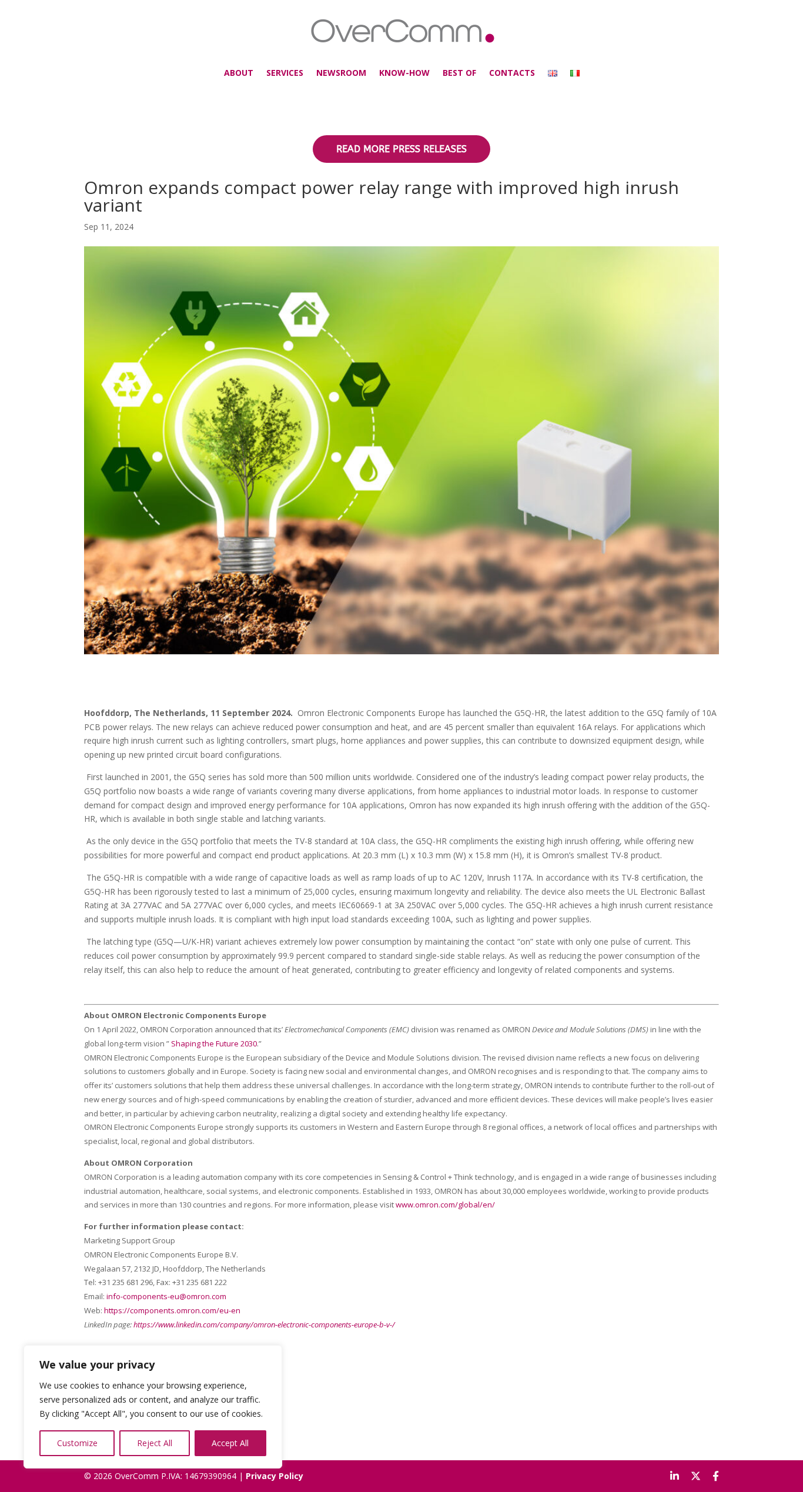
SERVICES (284, 72)
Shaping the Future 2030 (214, 1043)
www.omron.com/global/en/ (445, 1204)
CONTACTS (512, 72)
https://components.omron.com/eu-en (172, 1310)
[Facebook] (715, 1476)
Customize (77, 1442)
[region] (153, 1406)
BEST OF (459, 72)
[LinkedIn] (674, 1476)
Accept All (230, 1442)
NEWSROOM (341, 72)
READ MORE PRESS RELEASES (401, 149)
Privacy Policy (274, 1475)
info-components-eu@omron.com (166, 1296)
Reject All (154, 1442)
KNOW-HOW (404, 72)
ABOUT (238, 72)
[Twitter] (696, 1476)
